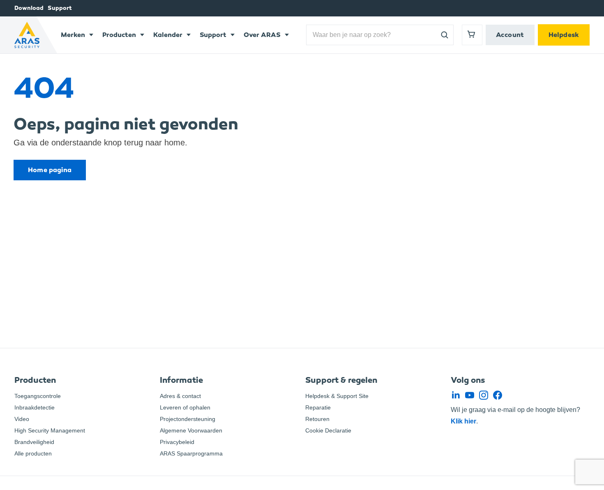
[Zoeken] (444, 35)
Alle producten (33, 453)
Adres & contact (180, 396)
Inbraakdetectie (34, 407)
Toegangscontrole (37, 396)
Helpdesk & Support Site (337, 396)
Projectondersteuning (187, 419)
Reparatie (318, 407)
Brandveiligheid (34, 442)
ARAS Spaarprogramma (191, 453)
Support (60, 8)
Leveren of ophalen (185, 407)
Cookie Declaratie (328, 430)
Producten (119, 35)
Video (21, 419)
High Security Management (49, 430)
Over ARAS (262, 35)
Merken (73, 35)
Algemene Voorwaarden (191, 430)
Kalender (167, 35)
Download (29, 8)
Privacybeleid (177, 442)
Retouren (317, 419)
